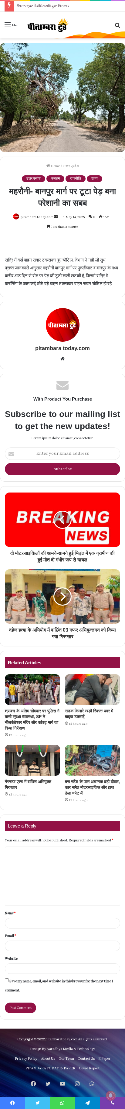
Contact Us (86, 1058)
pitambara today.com (37, 217)
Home (55, 166)
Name (10, 913)
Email (10, 936)
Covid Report (89, 1068)
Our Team (66, 1058)
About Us (48, 1058)
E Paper (104, 1058)
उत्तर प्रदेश (71, 166)
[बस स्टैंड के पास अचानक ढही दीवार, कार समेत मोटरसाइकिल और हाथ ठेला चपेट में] (92, 760)
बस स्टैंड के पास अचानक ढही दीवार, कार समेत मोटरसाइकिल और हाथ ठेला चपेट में (92, 787)
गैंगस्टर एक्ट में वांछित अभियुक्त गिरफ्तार (43, 6)
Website (11, 958)
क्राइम (55, 179)
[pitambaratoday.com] (47, 25)
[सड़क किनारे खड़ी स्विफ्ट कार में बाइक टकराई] (92, 689)
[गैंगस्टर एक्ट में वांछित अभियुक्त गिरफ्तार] (32, 760)
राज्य (94, 179)
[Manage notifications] (111, 1096)
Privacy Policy (26, 1058)
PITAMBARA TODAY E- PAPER (50, 1068)
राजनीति (75, 179)
